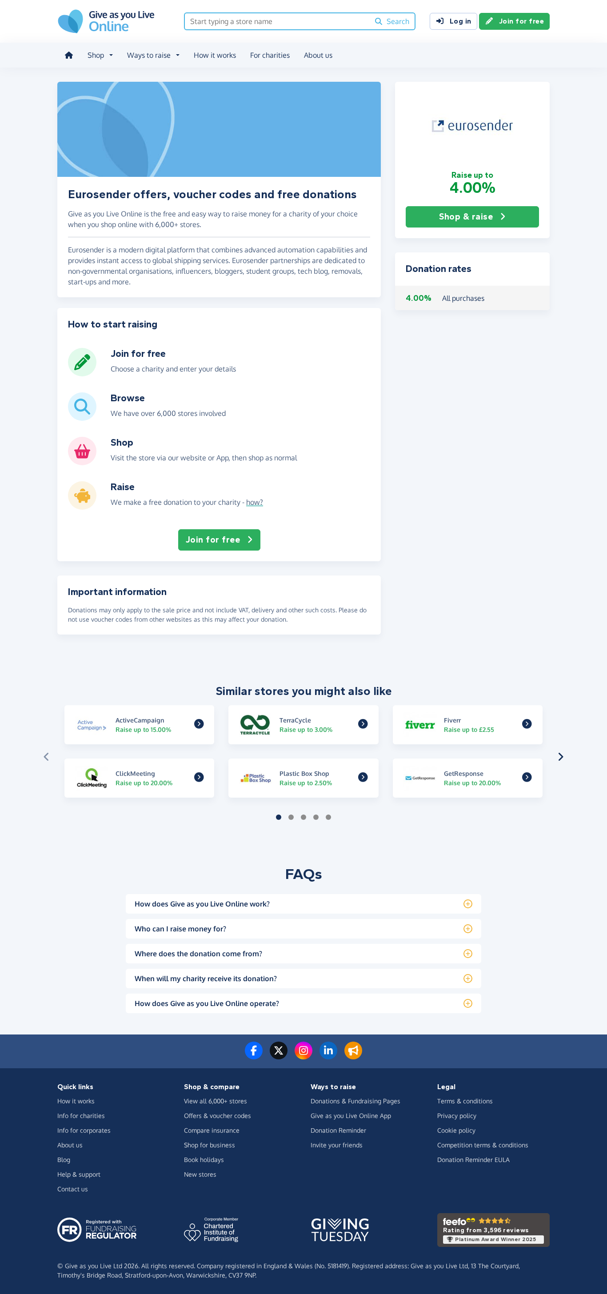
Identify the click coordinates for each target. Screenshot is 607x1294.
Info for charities (81, 1115)
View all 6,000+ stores (215, 1101)
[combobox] (277, 21)
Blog (63, 1159)
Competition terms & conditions (482, 1145)
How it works (215, 55)
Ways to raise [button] (149, 55)
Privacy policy (456, 1115)
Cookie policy (456, 1130)
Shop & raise (466, 217)
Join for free (521, 21)
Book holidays (204, 1159)
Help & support (78, 1174)
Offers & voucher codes (217, 1115)
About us (318, 55)
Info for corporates (84, 1130)
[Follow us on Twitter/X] (279, 1055)
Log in (460, 21)
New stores (200, 1174)
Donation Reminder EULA (473, 1159)
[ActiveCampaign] (199, 725)
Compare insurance (212, 1130)
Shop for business (209, 1145)
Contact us (72, 1189)
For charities (270, 55)
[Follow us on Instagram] (303, 1055)
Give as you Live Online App (351, 1115)
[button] (472, 125)
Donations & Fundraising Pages (355, 1101)
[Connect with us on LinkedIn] (328, 1055)
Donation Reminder (338, 1130)
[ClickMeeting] (199, 778)
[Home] (68, 55)
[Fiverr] (527, 725)
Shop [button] (96, 55)
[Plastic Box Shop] (363, 778)
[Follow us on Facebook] (254, 1055)
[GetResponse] (527, 778)
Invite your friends (337, 1145)
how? (254, 502)
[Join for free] (82, 372)
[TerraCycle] (363, 725)
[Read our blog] (353, 1055)
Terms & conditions (465, 1101)
